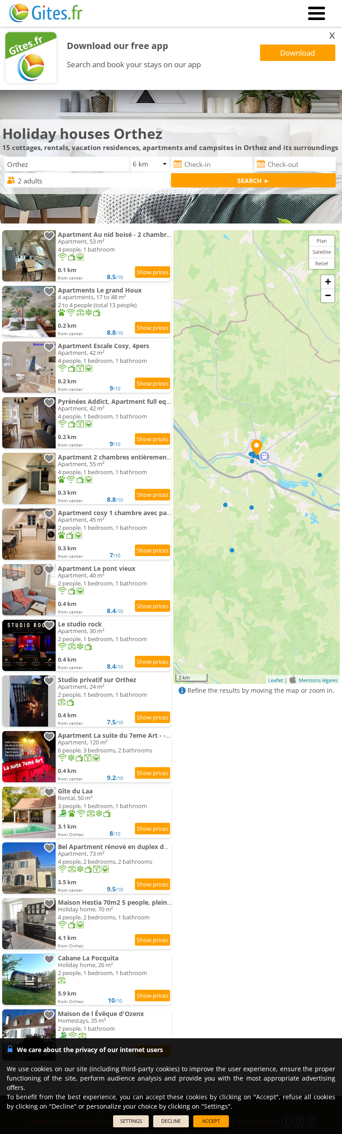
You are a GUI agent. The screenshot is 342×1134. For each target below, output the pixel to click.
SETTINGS (131, 1121)
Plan (322, 240)
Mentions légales (318, 680)
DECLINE (171, 1121)
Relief (321, 263)
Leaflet (275, 680)
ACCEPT (211, 1121)
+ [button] (328, 281)
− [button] (328, 295)
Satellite (322, 251)
